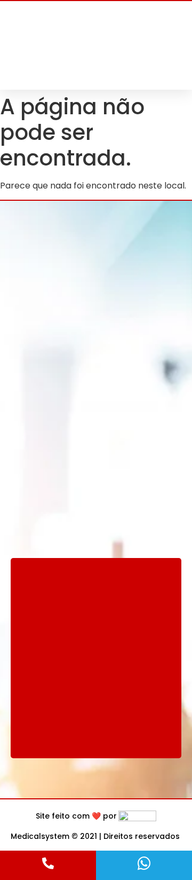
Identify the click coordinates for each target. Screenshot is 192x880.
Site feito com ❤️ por (76, 816)
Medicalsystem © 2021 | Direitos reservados (95, 836)
